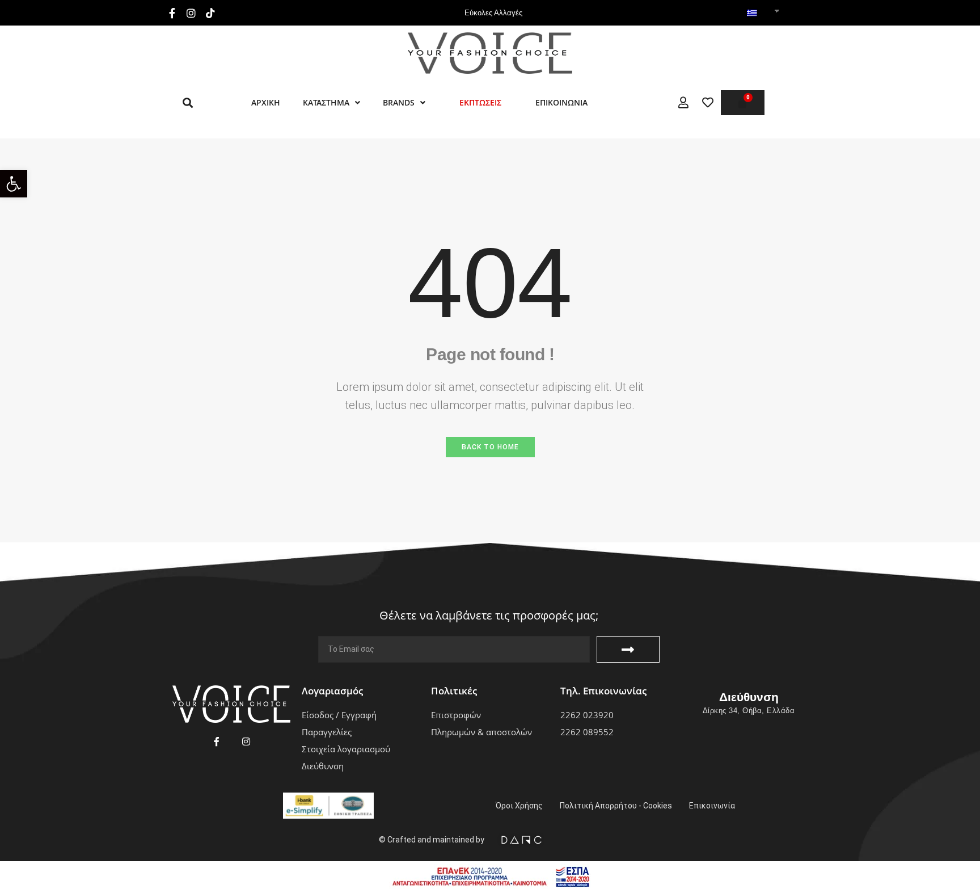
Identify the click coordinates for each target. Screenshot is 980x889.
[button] (13, 183)
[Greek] (752, 13)
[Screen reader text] (683, 102)
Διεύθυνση (749, 696)
